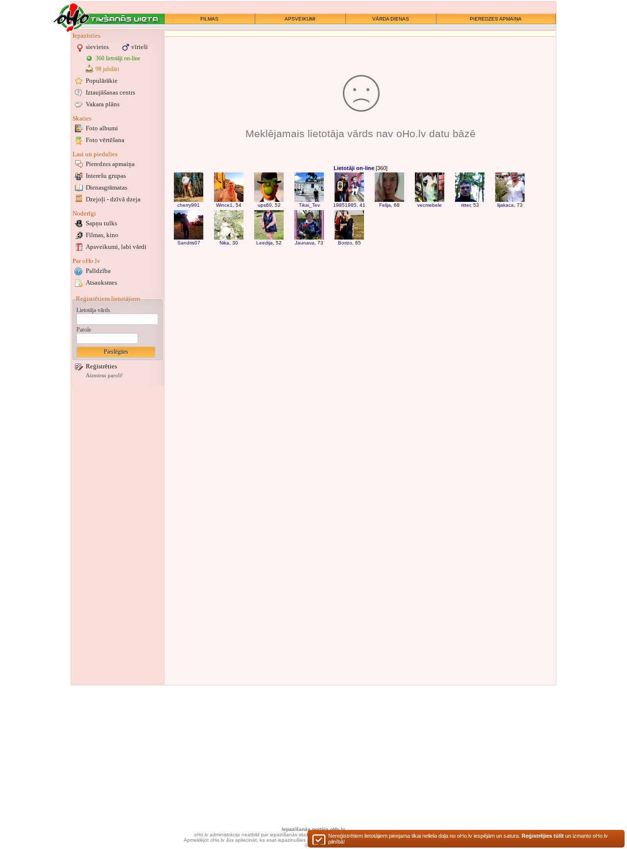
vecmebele (429, 205)
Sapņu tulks (101, 223)
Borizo (345, 242)
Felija (385, 205)
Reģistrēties (101, 366)
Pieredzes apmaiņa (110, 164)
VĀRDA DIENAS (390, 19)
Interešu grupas (106, 175)
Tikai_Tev (309, 205)
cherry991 (188, 205)
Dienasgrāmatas (106, 187)
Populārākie (102, 80)
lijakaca (505, 205)
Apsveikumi (116, 246)
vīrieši (139, 46)
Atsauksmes (101, 282)
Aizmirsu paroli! (104, 375)
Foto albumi (102, 128)
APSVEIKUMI (300, 19)
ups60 (265, 205)
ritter (465, 205)
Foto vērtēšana (105, 140)
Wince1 (224, 205)
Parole (83, 329)
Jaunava (304, 242)
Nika (224, 242)
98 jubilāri (107, 69)
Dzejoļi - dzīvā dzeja (113, 199)
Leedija (264, 242)
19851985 (345, 205)
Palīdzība (98, 270)
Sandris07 (188, 242)
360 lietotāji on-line (118, 58)
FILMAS (209, 19)
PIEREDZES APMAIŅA (496, 19)
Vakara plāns (103, 104)
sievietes (97, 46)
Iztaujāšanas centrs (110, 92)
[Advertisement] (117, 535)
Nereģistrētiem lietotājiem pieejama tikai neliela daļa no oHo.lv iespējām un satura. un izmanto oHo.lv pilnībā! (468, 839)
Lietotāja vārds (93, 310)
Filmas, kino (102, 235)
